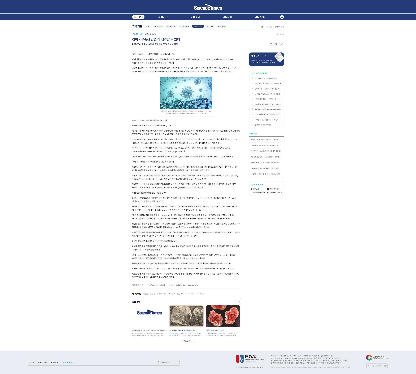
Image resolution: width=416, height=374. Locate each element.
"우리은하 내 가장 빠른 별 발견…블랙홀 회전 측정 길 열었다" (267, 168)
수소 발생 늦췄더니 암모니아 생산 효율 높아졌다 (265, 174)
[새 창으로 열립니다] (250, 359)
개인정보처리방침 (67, 362)
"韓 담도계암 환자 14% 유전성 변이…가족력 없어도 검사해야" (267, 157)
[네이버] (380, 365)
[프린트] (282, 44)
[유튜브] (385, 365)
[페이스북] (368, 365)
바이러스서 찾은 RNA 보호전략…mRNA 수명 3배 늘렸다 (268, 104)
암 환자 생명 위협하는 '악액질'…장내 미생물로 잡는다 (268, 99)
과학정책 (195, 17)
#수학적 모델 (170, 294)
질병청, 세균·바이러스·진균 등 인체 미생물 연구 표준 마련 (267, 162)
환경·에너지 (222, 26)
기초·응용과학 (158, 26)
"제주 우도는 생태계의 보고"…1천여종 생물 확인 (266, 151)
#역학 (191, 294)
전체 (147, 26)
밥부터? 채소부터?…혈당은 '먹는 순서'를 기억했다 (266, 139)
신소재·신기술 (184, 26)
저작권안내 (54, 362)
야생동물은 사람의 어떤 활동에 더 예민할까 (268, 83)
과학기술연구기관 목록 (258, 193)
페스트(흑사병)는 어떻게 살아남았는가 (266, 78)
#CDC (146, 294)
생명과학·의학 (198, 26)
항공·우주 (210, 26)
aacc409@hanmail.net (156, 285)
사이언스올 (255, 189)
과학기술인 (260, 17)
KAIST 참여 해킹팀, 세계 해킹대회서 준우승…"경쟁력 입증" (268, 114)
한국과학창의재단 (274, 189)
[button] (235, 301)
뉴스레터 (140, 17)
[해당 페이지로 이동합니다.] (149, 316)
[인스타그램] (374, 365)
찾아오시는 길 (42, 362)
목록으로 (185, 340)
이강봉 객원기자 (150, 34)
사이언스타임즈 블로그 (275, 193)
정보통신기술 (171, 26)
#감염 (153, 294)
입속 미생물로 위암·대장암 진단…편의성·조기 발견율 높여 (267, 145)
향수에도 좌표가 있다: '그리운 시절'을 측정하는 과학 (268, 89)
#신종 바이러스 (181, 294)
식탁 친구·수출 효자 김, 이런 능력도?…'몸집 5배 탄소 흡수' (268, 109)
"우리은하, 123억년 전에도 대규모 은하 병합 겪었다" (268, 120)
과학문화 (227, 17)
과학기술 (163, 17)
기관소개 (31, 362)
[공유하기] (271, 44)
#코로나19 (200, 294)
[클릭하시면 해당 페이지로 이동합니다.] (208, 7)
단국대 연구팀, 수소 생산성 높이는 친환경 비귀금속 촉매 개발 (268, 94)
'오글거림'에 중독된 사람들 (263, 125)
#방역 (160, 294)
